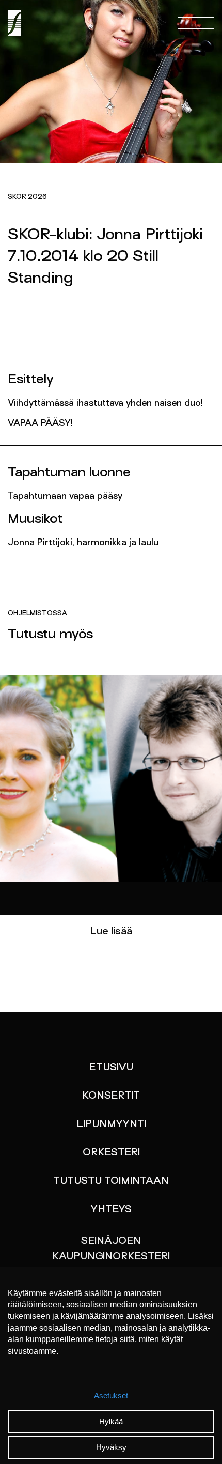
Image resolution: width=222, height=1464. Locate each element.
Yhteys (111, 1209)
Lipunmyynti (111, 1124)
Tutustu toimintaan (111, 1181)
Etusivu (111, 1067)
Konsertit (111, 1096)
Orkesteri (111, 1153)
